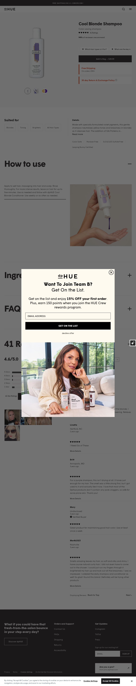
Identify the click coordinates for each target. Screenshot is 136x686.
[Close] (132, 681)
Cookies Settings (91, 681)
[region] (68, 681)
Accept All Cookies (110, 681)
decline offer (68, 333)
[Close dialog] (111, 272)
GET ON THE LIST (68, 325)
